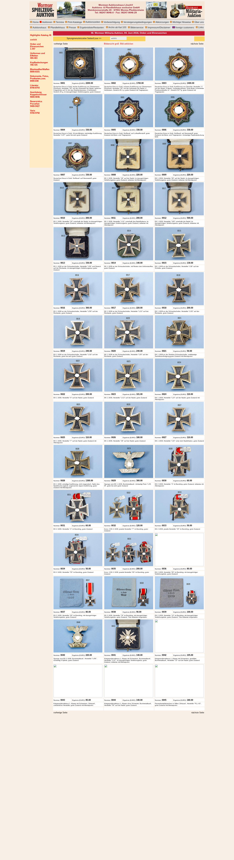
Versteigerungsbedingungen (138, 22)
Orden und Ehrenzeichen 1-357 (37, 46)
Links (201, 27)
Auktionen (47, 22)
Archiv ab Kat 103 (117, 27)
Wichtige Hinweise (182, 22)
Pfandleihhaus (57, 27)
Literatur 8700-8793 (35, 86)
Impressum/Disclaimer (159, 27)
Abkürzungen (162, 22)
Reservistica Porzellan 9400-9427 (36, 103)
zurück (33, 39)
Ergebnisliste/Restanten (92, 27)
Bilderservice (137, 27)
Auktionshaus (39, 27)
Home (36, 22)
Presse (72, 27)
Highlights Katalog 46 (40, 35)
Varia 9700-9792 (35, 111)
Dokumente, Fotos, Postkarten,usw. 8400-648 (39, 78)
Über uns (199, 22)
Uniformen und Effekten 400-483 (37, 55)
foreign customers (185, 27)
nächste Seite (197, 712)
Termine (60, 22)
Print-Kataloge (75, 22)
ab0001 (114, 38)
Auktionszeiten (92, 22)
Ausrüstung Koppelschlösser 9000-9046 (38, 94)
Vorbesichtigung (112, 22)
